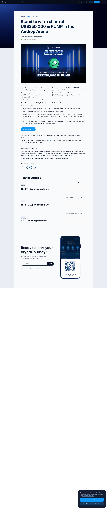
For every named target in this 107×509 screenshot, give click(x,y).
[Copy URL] (35, 167)
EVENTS (28, 16)
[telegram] (30, 167)
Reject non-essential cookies (92, 503)
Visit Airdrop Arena (28, 129)
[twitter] (26, 167)
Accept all (92, 500)
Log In (91, 2)
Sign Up (97, 2)
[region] (92, 499)
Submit (50, 263)
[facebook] (22, 167)
